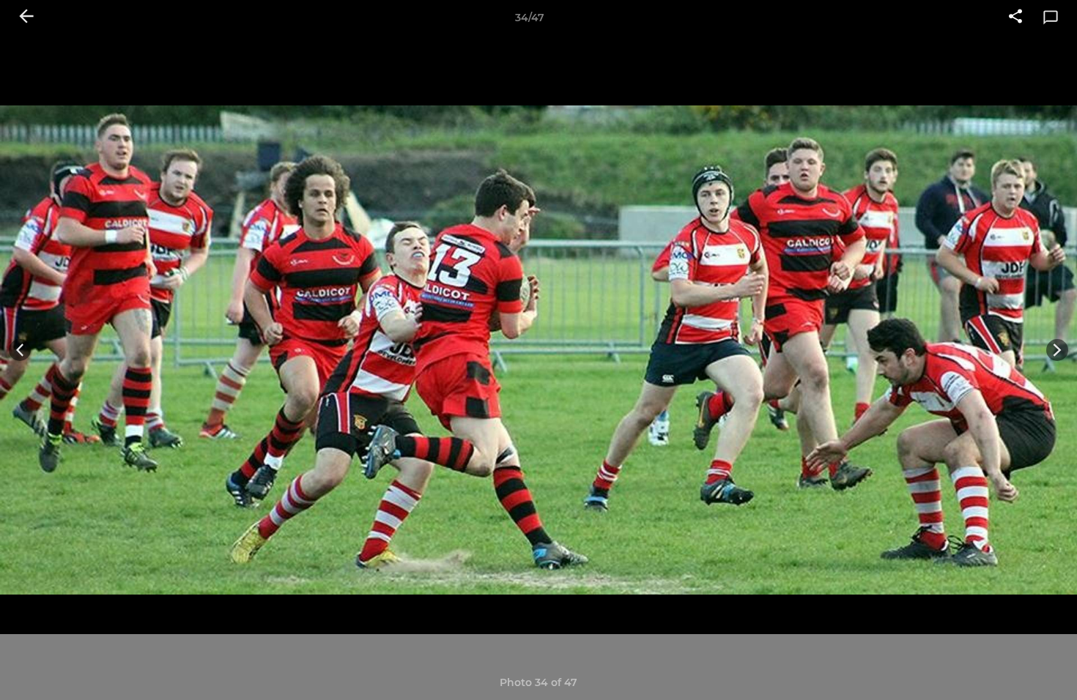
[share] (1015, 17)
